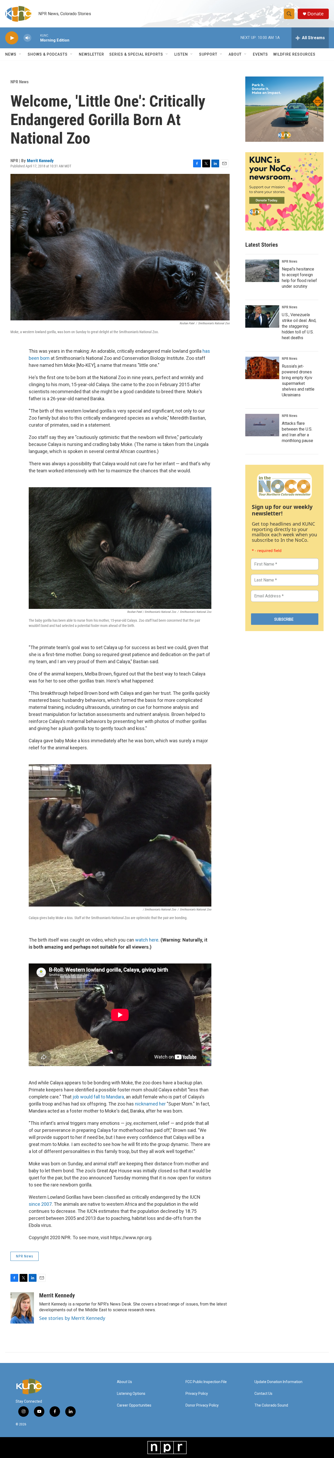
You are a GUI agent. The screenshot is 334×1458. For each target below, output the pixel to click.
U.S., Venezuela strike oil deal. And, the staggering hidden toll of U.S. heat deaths (299, 326)
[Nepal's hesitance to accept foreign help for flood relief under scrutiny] (262, 271)
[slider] (36, 37)
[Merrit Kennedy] (22, 1308)
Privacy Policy (197, 1394)
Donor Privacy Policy (202, 1405)
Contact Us (263, 1394)
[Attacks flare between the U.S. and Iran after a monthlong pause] (262, 425)
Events (260, 54)
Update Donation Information (278, 1382)
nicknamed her (150, 1104)
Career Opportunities (134, 1405)
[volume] (27, 38)
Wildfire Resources (294, 54)
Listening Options (131, 1394)
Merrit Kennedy (40, 160)
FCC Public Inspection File (206, 1382)
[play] (12, 38)
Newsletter (91, 54)
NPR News (19, 81)
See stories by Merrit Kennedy (72, 1318)
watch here (146, 940)
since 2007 (40, 1204)
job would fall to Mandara (98, 1097)
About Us (124, 1382)
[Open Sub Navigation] (20, 54)
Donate (315, 13)
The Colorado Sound (271, 1405)
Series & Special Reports (136, 54)
